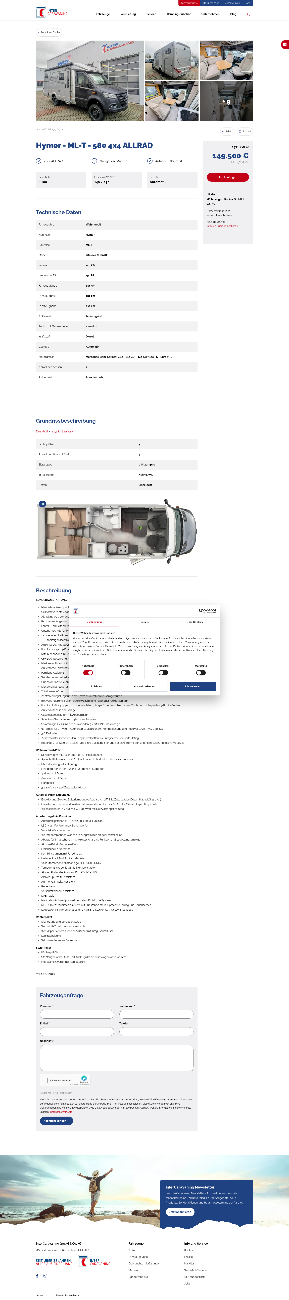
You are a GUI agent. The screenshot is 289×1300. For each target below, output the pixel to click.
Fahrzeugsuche (189, 3)
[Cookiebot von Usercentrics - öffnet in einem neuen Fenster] (201, 611)
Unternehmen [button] (210, 14)
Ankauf (133, 1250)
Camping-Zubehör (179, 14)
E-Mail (45, 1023)
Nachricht (47, 1040)
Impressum (42, 1295)
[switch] (125, 672)
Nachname (127, 1006)
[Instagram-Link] (45, 1275)
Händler (189, 1263)
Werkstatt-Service (195, 1270)
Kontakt (189, 1250)
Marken (133, 1270)
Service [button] (151, 14)
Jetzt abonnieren (180, 1212)
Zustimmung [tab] (94, 622)
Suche (247, 14)
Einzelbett (42, 431)
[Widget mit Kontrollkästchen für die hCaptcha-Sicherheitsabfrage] (65, 1080)
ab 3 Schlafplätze (62, 431)
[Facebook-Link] (37, 1275)
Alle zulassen (192, 686)
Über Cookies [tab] (195, 622)
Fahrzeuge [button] (103, 14)
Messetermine (232, 3)
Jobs (247, 3)
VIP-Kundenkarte (194, 1276)
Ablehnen (96, 686)
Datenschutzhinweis (61, 1112)
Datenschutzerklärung (68, 1295)
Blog (233, 14)
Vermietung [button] (128, 14)
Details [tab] (144, 622)
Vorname (46, 1006)
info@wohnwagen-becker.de (222, 226)
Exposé (246, 131)
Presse (188, 1256)
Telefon (124, 1023)
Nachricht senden (55, 1120)
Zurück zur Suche (50, 32)
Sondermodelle (138, 1276)
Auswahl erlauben (144, 686)
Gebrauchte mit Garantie (144, 1263)
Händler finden (211, 3)
